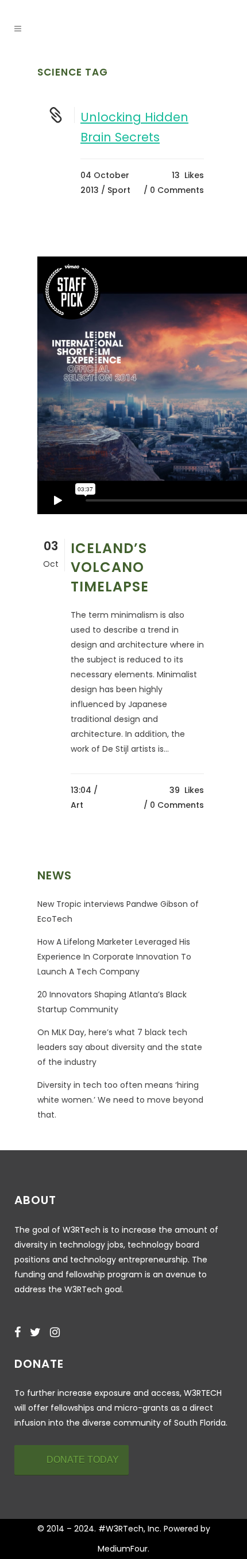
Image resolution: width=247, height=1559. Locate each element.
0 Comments (177, 190)
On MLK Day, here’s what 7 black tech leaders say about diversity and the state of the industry (119, 1047)
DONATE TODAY (83, 1460)
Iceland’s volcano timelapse (110, 567)
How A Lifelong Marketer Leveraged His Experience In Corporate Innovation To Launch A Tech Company (114, 956)
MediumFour (123, 1548)
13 (188, 175)
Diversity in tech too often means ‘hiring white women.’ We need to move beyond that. (120, 1099)
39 (186, 790)
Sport (118, 190)
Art (77, 805)
